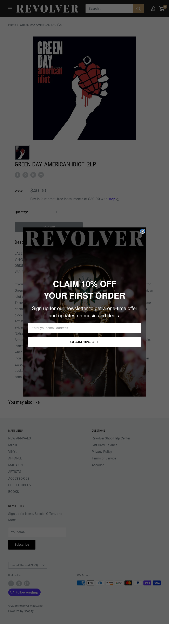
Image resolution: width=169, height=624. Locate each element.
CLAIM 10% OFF (84, 342)
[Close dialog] (143, 231)
